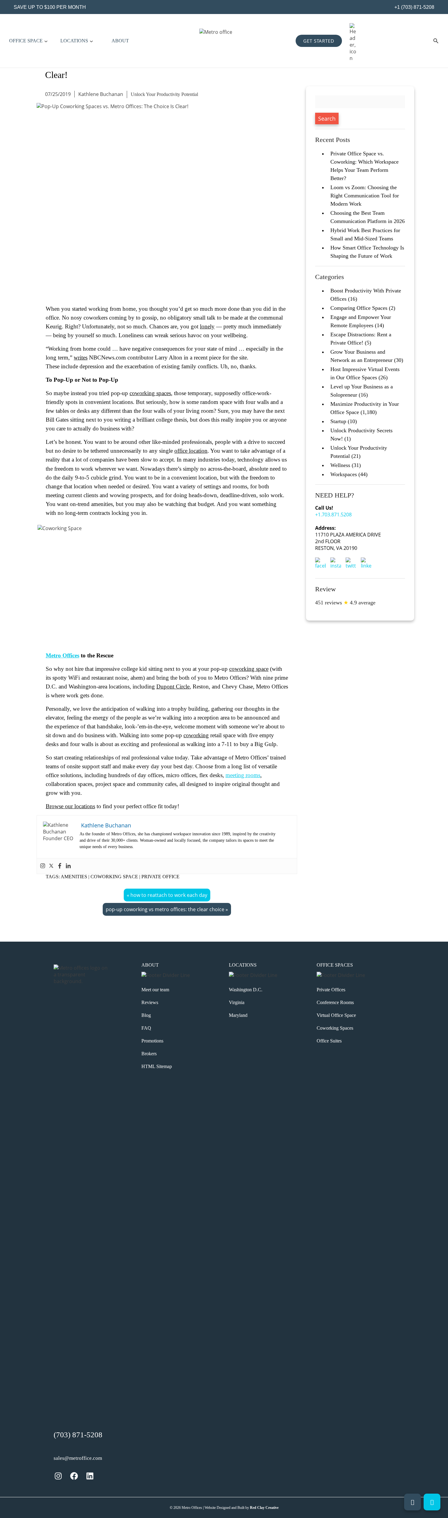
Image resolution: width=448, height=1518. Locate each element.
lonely (207, 326)
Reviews (149, 1002)
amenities (74, 876)
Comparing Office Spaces (358, 308)
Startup (338, 421)
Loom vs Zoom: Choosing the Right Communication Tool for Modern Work (364, 195)
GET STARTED (318, 41)
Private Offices (331, 989)
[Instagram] (42, 866)
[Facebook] (59, 866)
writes (80, 357)
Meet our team (155, 989)
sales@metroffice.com (78, 1458)
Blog (146, 1015)
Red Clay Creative (264, 1508)
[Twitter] (51, 866)
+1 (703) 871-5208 (413, 7)
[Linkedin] (68, 866)
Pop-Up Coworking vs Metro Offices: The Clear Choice (165, 909)
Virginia (236, 1002)
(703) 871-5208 (78, 1435)
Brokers (149, 1053)
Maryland (238, 1015)
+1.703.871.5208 (333, 514)
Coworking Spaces (335, 1028)
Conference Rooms (335, 1002)
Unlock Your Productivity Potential (164, 94)
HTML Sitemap (156, 1066)
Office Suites (329, 1040)
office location (191, 451)
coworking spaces (150, 393)
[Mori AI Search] (436, 41)
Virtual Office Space (336, 1015)
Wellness (340, 465)
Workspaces (343, 474)
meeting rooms (243, 775)
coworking (196, 735)
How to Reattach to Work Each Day (168, 895)
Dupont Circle (173, 686)
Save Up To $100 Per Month (50, 7)
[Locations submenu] (91, 41)
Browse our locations (70, 806)
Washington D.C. (245, 989)
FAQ (146, 1028)
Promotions (152, 1040)
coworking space (248, 669)
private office (160, 876)
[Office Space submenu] (46, 41)
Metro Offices (62, 655)
